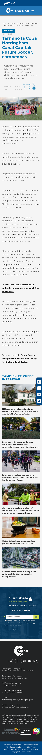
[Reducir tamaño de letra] (39, 388)
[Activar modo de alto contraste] (39, 382)
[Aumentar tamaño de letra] (39, 394)
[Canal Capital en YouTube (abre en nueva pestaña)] (29, 663)
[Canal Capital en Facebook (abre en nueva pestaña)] (17, 663)
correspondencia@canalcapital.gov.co (16, 707)
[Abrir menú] (32, 10)
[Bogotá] (10, 731)
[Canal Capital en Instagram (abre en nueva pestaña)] (23, 663)
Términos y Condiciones (15, 747)
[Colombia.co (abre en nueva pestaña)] (36, 731)
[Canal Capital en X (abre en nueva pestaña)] (11, 663)
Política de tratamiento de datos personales (20, 745)
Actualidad (8, 31)
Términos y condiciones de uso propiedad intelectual (21, 748)
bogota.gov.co (25, 731)
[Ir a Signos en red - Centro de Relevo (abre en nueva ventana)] (39, 401)
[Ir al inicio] (21, 651)
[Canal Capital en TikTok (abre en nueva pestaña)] (35, 663)
